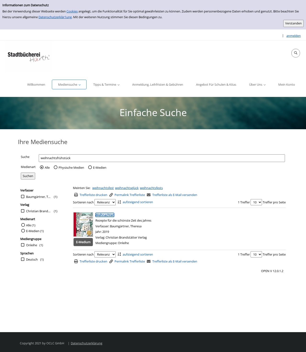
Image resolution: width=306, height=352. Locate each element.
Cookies (72, 11)
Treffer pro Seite (274, 202)
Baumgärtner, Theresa (38, 197)
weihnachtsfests (151, 188)
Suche (25, 157)
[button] (295, 53)
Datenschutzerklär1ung (55, 17)
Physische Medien (71, 167)
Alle (47, 167)
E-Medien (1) (35, 231)
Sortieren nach (83, 202)
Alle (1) (30, 225)
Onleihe (31, 245)
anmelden (293, 36)
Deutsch (32, 259)
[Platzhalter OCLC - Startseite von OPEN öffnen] (29, 56)
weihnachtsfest (103, 188)
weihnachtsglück (127, 188)
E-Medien (99, 167)
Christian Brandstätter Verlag (38, 211)
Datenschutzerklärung (86, 343)
